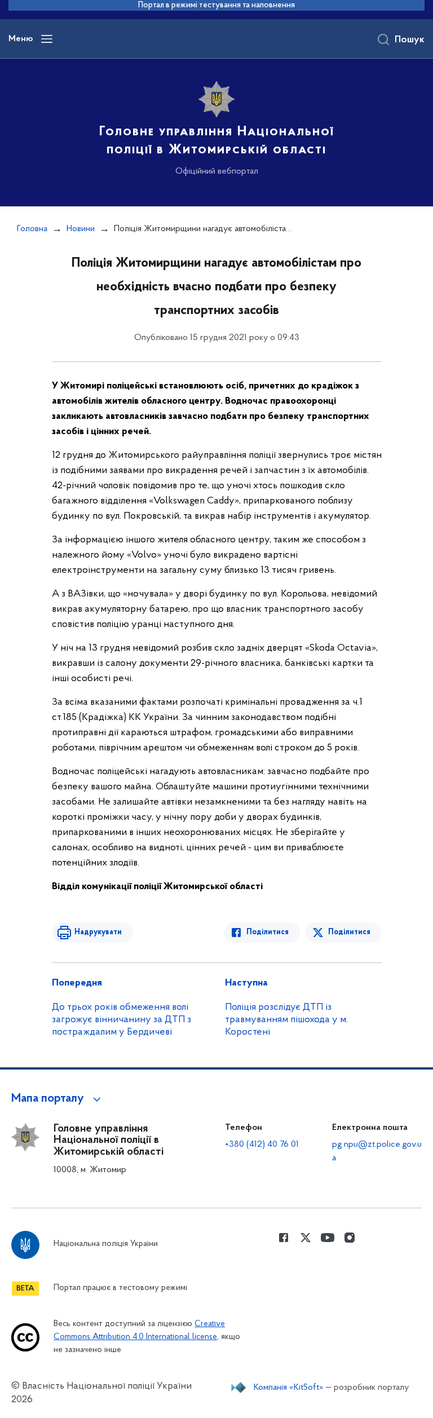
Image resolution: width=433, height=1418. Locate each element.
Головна (32, 228)
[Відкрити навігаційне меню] (46, 39)
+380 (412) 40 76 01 (262, 1144)
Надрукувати (98, 932)
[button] (57, 1099)
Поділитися (267, 932)
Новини (81, 228)
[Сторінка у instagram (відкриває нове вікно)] (349, 1237)
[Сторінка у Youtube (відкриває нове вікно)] (327, 1237)
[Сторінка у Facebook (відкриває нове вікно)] (283, 1237)
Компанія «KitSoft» (289, 1387)
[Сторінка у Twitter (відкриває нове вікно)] (305, 1237)
